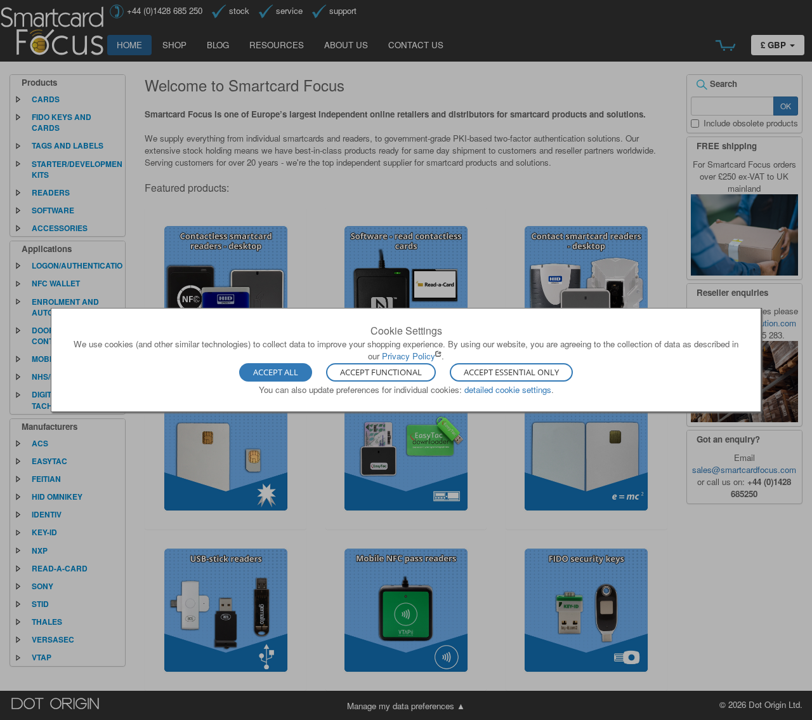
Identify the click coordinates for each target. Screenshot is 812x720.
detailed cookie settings (507, 389)
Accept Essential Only (511, 372)
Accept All (275, 372)
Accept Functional (381, 372)
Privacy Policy (408, 356)
